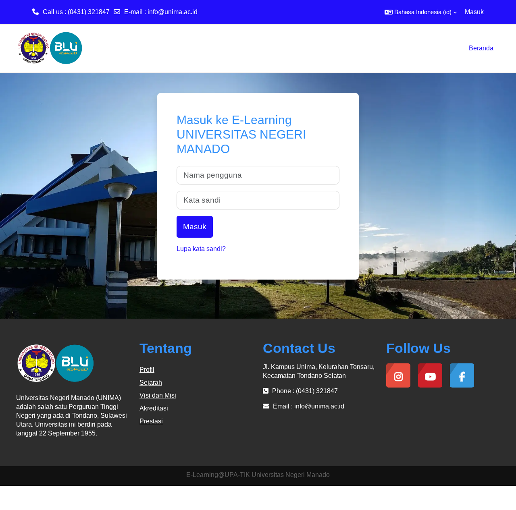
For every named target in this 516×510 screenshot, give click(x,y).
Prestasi (151, 421)
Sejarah (150, 382)
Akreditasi (153, 408)
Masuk (474, 11)
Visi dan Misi (157, 395)
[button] (421, 12)
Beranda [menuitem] (481, 48)
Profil (146, 369)
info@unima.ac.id (173, 11)
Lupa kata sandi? (201, 248)
